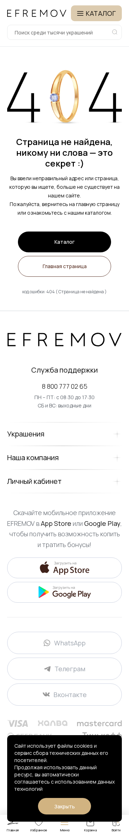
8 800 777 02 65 (64, 386)
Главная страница (65, 266)
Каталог (64, 241)
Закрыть (64, 806)
